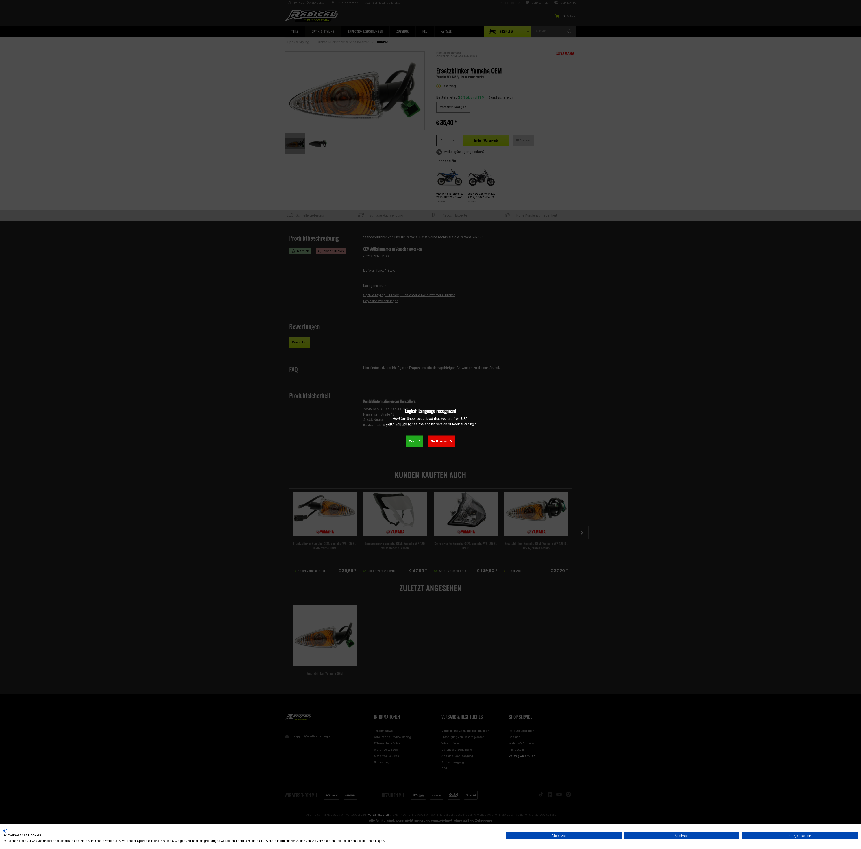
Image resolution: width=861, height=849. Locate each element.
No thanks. (439, 441)
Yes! (412, 441)
